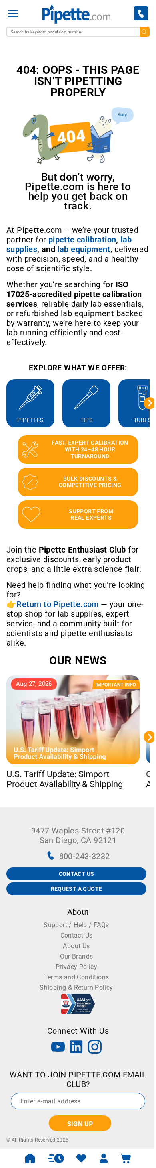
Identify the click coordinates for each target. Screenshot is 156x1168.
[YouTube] (58, 1048)
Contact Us (76, 935)
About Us (76, 946)
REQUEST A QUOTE (76, 889)
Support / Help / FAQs (76, 925)
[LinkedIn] (76, 1048)
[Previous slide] (6, 403)
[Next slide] (150, 403)
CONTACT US (76, 874)
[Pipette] (76, 13)
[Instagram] (95, 1048)
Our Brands (76, 956)
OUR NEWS (77, 660)
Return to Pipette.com (57, 604)
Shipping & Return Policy (76, 987)
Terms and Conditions (76, 977)
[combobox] (78, 32)
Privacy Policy (77, 967)
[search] (145, 32)
